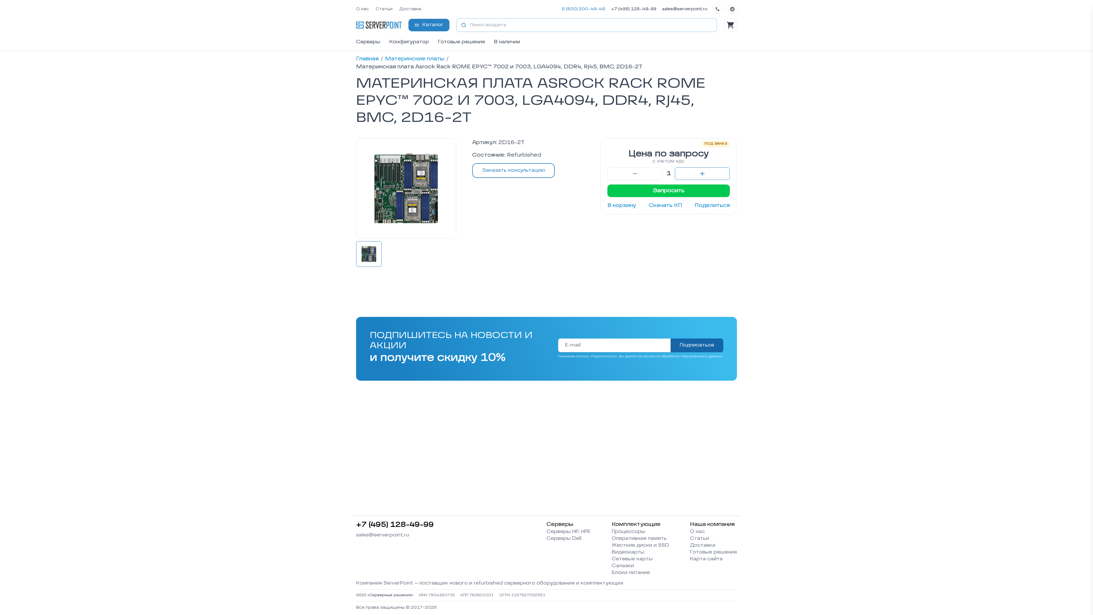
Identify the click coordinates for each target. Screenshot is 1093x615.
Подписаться (697, 345)
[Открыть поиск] (464, 25)
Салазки (623, 566)
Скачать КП (665, 205)
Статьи (384, 9)
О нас (362, 9)
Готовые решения (461, 42)
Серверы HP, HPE (568, 532)
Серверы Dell (564, 538)
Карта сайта (706, 559)
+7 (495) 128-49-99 (633, 9)
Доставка (410, 9)
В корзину (621, 205)
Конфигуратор (409, 42)
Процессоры (628, 532)
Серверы (368, 42)
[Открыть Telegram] (732, 9)
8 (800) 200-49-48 (583, 9)
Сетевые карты (632, 559)
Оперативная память (639, 538)
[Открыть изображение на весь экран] (406, 188)
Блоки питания (631, 573)
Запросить (669, 190)
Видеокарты (628, 552)
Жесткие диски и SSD (640, 545)
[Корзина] (730, 25)
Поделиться (712, 205)
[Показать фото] (369, 254)
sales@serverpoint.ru (684, 9)
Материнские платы (414, 59)
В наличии (507, 42)
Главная (367, 59)
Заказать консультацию (513, 170)
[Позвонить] (717, 9)
